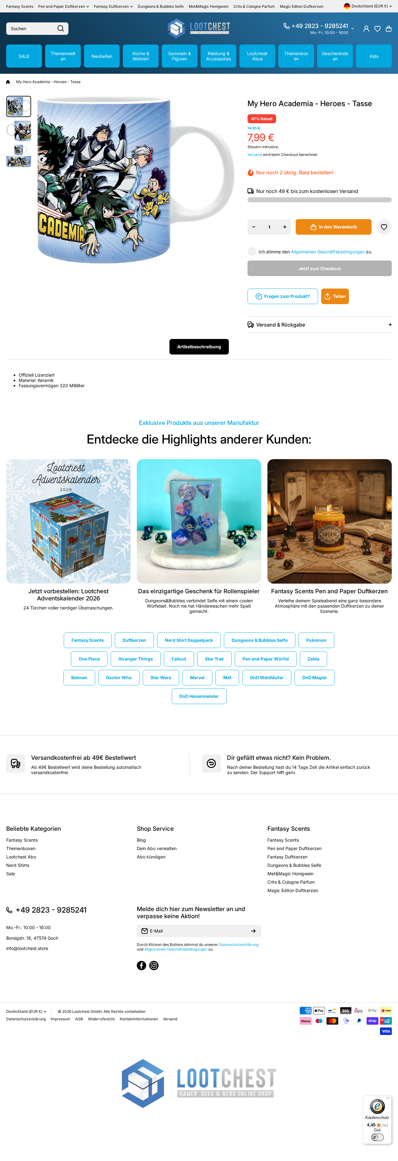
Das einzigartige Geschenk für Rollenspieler (199, 591)
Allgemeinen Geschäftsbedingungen (328, 251)
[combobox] (37, 28)
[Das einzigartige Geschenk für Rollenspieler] (199, 521)
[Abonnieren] (253, 931)
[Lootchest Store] (199, 28)
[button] (389, 29)
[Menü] (388, 1099)
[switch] (377, 1137)
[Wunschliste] (377, 29)
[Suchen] (60, 28)
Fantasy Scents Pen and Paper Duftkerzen (329, 591)
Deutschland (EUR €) (24, 1011)
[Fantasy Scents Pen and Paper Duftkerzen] (329, 521)
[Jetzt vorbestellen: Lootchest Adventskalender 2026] (68, 521)
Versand (255, 154)
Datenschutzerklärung (238, 944)
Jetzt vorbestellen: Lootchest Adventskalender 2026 (68, 595)
